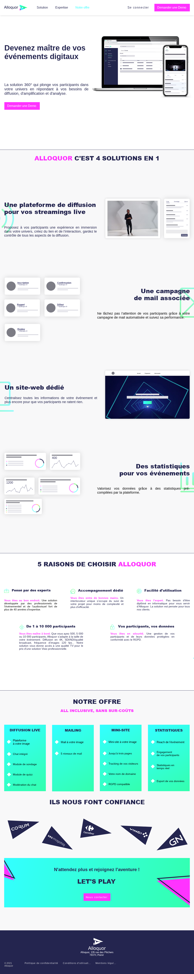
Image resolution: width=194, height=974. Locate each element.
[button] (172, 7)
